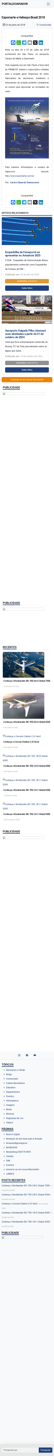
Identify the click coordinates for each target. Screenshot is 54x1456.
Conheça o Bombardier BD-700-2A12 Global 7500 (26, 681)
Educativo (11, 1087)
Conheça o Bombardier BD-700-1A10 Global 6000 (26, 766)
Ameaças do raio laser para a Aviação (24, 1138)
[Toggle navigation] (48, 4)
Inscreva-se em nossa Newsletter (27, 379)
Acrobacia (27, 281)
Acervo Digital (13, 1134)
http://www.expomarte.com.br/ (19, 176)
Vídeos (9, 1122)
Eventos (10, 1096)
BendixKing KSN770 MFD (18, 1152)
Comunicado (45, 25)
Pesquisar (46, 1450)
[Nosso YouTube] (35, 1055)
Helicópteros (12, 1100)
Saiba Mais (27, 288)
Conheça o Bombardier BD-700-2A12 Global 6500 (26, 722)
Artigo (9, 1074)
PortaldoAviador (15, 3)
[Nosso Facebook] (27, 1055)
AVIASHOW (11, 1147)
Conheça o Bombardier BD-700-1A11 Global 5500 (26, 790)
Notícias (10, 1114)
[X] (35, 42)
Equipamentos (13, 1092)
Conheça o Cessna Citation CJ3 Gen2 (21, 742)
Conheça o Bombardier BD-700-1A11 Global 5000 (26, 814)
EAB (8, 1160)
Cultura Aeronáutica (15, 1083)
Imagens (10, 1105)
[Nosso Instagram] (19, 1055)
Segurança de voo (14, 1118)
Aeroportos (27, 363)
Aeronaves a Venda (15, 1070)
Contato (10, 1156)
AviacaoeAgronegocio (16, 1143)
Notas (9, 1109)
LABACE (10, 1173)
